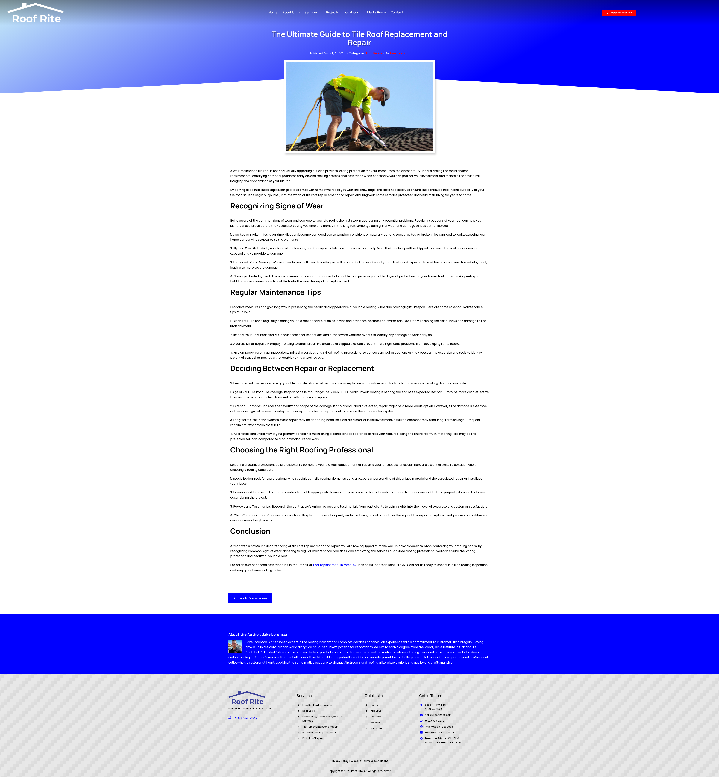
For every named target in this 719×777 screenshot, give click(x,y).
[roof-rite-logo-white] (35, 4)
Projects (375, 722)
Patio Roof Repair (312, 738)
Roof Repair (374, 53)
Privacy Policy (339, 761)
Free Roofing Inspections (317, 705)
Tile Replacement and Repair (320, 726)
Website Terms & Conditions (369, 761)
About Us (376, 711)
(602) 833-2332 (434, 721)
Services (376, 716)
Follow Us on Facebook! (439, 726)
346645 (266, 708)
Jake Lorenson (399, 53)
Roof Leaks (308, 711)
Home (374, 705)
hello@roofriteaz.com (438, 715)
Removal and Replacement (319, 732)
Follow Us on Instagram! (439, 732)
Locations (376, 728)
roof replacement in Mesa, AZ (335, 565)
